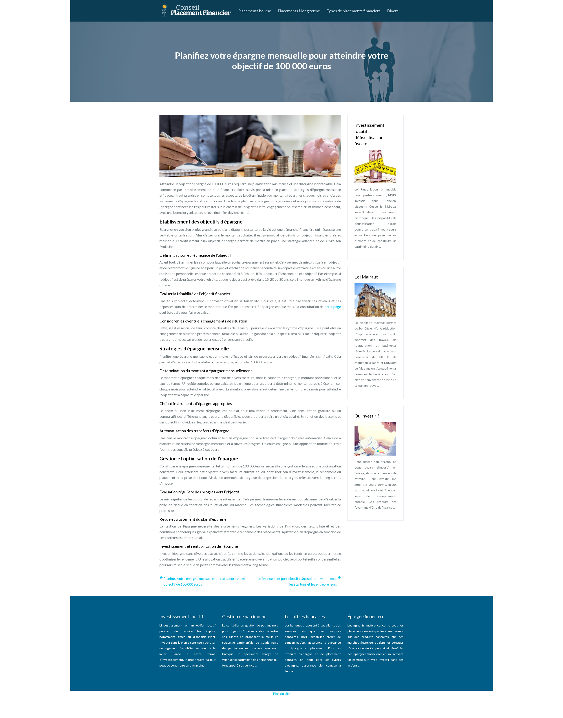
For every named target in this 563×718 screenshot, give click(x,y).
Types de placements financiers (353, 10)
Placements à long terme (299, 10)
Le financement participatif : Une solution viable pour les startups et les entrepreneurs (297, 581)
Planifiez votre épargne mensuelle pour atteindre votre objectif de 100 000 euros (204, 581)
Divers (392, 10)
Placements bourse (254, 10)
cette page (333, 306)
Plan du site (281, 693)
